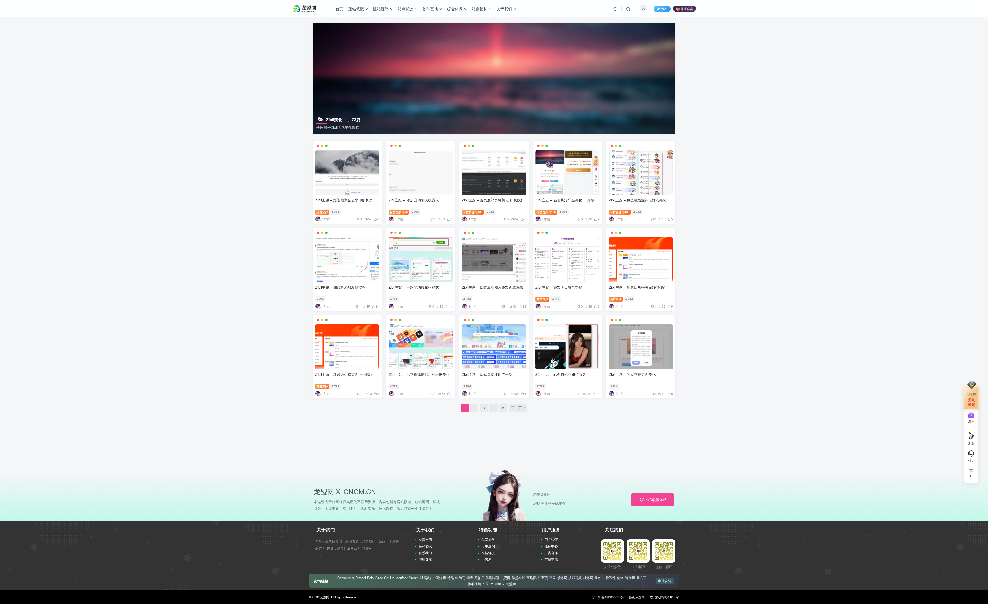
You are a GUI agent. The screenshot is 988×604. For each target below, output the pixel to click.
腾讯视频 (474, 584)
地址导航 (425, 559)
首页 (339, 8)
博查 (469, 577)
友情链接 (488, 552)
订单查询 (488, 546)
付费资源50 (399, 212)
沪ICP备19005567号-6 (608, 596)
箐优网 (630, 577)
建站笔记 (356, 8)
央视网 (505, 577)
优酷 (450, 577)
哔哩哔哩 (492, 577)
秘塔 (620, 577)
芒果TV (487, 584)
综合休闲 (455, 8)
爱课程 (611, 577)
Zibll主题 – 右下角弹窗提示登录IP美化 (419, 374)
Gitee (379, 577)
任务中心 (551, 546)
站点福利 (479, 8)
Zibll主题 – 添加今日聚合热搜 (558, 287)
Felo (370, 577)
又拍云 (479, 577)
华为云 (460, 577)
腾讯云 (641, 577)
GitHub (389, 577)
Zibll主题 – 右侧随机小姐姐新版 (560, 374)
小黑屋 (486, 559)
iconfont (402, 577)
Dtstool (360, 577)
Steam (414, 577)
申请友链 (665, 580)
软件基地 (430, 8)
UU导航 (425, 577)
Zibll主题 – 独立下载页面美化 (632, 374)
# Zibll (335, 212)
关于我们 (504, 8)
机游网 (588, 577)
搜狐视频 (575, 577)
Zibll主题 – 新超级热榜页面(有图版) (637, 287)
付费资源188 (472, 212)
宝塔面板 (533, 577)
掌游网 (562, 577)
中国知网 (439, 577)
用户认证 (551, 539)
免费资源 (322, 212)
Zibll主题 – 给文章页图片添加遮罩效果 (492, 287)
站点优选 (405, 8)
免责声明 (425, 539)
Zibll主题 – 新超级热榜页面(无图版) (343, 374)
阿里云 (500, 584)
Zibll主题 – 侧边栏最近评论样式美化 (637, 199)
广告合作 (551, 552)
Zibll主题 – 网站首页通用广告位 (487, 374)
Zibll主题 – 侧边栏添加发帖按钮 (340, 287)
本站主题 (551, 559)
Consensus (345, 577)
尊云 (552, 577)
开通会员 (687, 8)
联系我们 (425, 552)
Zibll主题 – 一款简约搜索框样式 (414, 287)
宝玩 (544, 577)
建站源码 (381, 8)
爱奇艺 (599, 577)
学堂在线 (518, 577)
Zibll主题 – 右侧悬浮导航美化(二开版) (565, 199)
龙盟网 (511, 584)
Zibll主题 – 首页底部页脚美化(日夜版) (492, 199)
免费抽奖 (488, 539)
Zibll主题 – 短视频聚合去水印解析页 (344, 199)
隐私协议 (425, 546)
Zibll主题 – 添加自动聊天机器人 (414, 199)
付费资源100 (546, 212)
